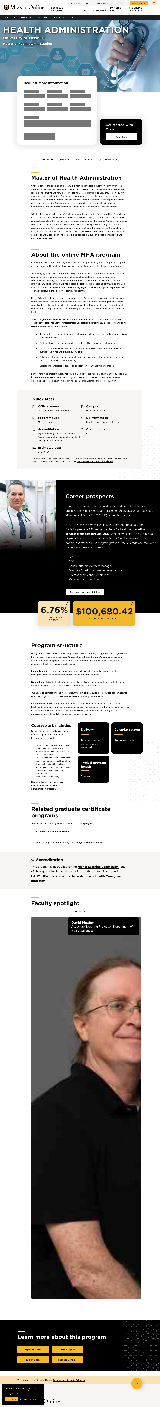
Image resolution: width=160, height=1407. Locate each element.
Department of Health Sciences (69, 1380)
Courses (85, 10)
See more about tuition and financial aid (95, 461)
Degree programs (21, 17)
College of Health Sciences (88, 842)
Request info (138, 3)
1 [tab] (76, 911)
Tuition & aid (115, 9)
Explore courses (33, 1349)
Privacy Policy (10, 1394)
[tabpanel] (86, 1105)
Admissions (100, 10)
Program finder (42, 17)
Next (87, 911)
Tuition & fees (33, 1359)
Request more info (68, 1359)
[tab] (47, 160)
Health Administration (62, 17)
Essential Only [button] (11, 1399)
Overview (47, 159)
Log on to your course (103, 3)
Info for (120, 3)
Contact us (75, 3)
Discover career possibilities (85, 592)
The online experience (136, 9)
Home (7, 17)
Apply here (121, 137)
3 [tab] (84, 911)
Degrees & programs (57, 9)
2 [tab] (80, 911)
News (87, 3)
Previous (73, 911)
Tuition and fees (108, 159)
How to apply (83, 159)
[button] (27, 1399)
